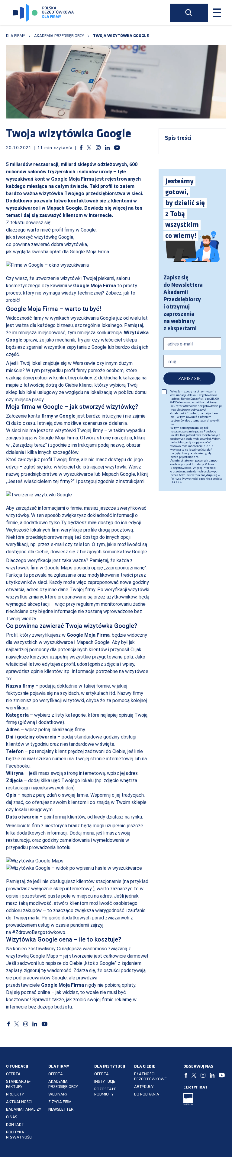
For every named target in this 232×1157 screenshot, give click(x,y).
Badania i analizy (23, 1109)
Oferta (13, 1074)
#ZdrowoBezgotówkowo (38, 932)
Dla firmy (15, 36)
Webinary (57, 1094)
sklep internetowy (72, 889)
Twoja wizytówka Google (121, 36)
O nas (11, 1117)
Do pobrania (146, 1094)
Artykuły (143, 1087)
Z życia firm (60, 1102)
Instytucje (104, 1081)
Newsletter (60, 1109)
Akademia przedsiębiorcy (59, 36)
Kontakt (15, 1124)
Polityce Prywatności (184, 478)
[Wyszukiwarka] (189, 13)
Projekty (15, 1094)
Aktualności (19, 1102)
